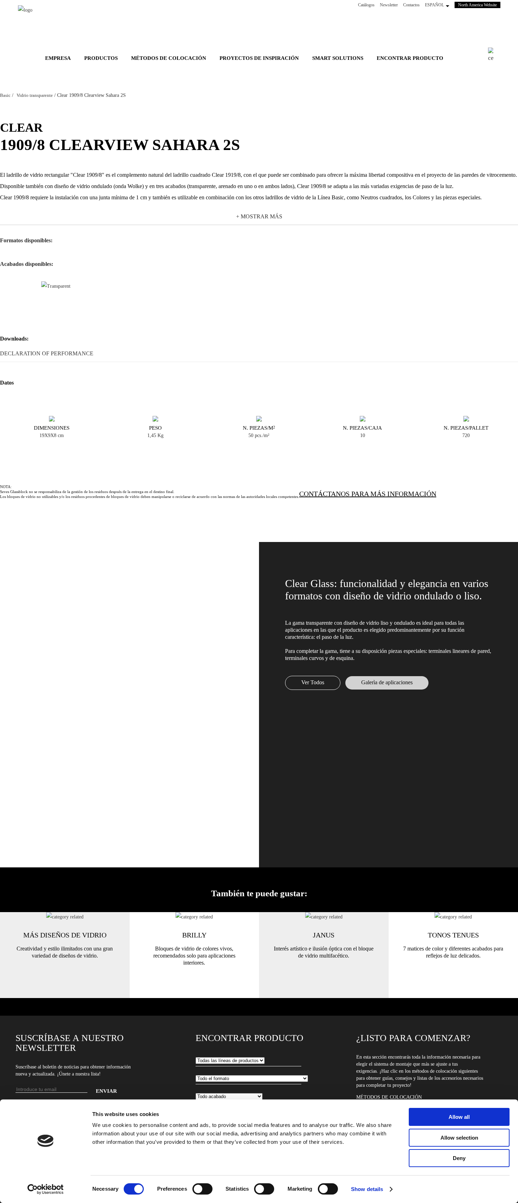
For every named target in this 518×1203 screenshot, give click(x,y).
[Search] (494, 55)
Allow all (459, 1117)
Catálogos (366, 4)
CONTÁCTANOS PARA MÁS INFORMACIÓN (367, 494)
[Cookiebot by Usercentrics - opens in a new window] (45, 1189)
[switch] (202, 1189)
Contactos (411, 4)
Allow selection (459, 1138)
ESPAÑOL (434, 4)
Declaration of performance (46, 353)
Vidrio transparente (35, 95)
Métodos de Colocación (389, 1097)
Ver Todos (312, 682)
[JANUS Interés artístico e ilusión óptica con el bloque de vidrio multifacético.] (324, 917)
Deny (459, 1158)
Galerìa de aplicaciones (387, 682)
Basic (5, 95)
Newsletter (389, 4)
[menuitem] (58, 58)
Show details (367, 1189)
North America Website (479, 5)
